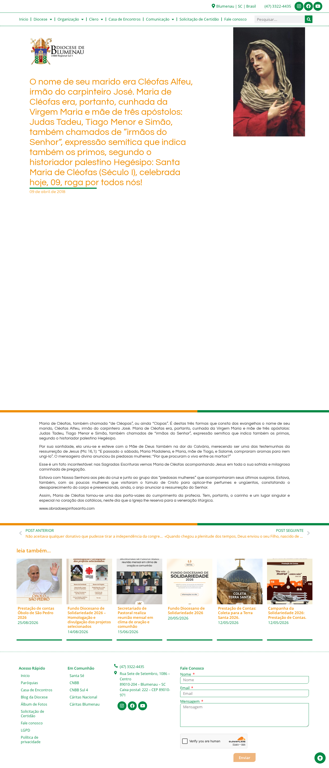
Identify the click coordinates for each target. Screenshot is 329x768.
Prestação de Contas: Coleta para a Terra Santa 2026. (237, 613)
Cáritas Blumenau (85, 704)
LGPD (25, 730)
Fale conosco (235, 19)
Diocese (40, 19)
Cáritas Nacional (83, 697)
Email (185, 688)
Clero (93, 19)
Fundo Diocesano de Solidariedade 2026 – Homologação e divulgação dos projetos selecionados (89, 617)
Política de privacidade (31, 739)
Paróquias (29, 682)
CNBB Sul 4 (79, 689)
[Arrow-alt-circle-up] (320, 758)
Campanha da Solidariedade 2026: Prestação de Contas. (287, 613)
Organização (68, 19)
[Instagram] (299, 6)
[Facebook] (308, 6)
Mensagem (190, 701)
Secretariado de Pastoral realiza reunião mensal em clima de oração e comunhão (135, 617)
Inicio (23, 19)
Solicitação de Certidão (199, 19)
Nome (186, 674)
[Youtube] (317, 6)
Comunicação (157, 19)
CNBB (74, 682)
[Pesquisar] (308, 19)
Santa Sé (77, 675)
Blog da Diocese (34, 697)
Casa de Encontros (125, 19)
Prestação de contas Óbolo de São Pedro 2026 (36, 613)
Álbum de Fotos (34, 704)
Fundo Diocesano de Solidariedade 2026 (186, 610)
